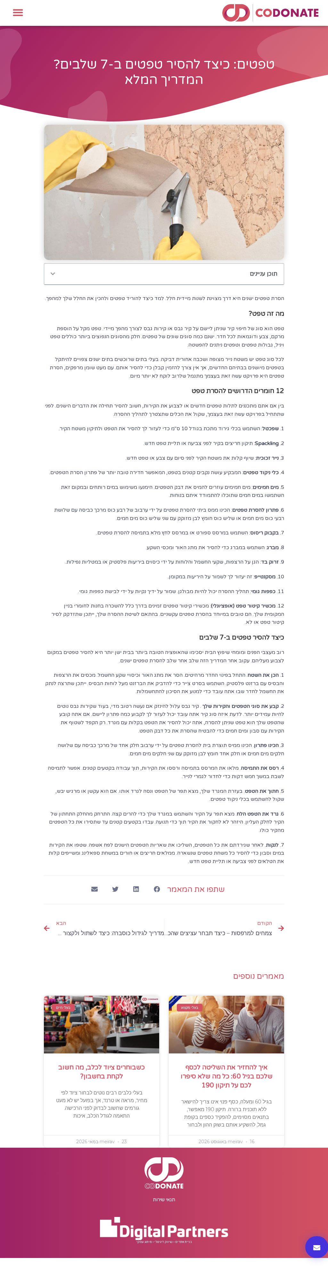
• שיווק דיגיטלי (164, 1242)
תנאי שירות (164, 1199)
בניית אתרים (183, 1242)
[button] (18, 12)
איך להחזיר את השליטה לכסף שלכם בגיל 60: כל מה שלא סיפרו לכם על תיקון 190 (227, 1076)
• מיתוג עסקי (145, 1242)
